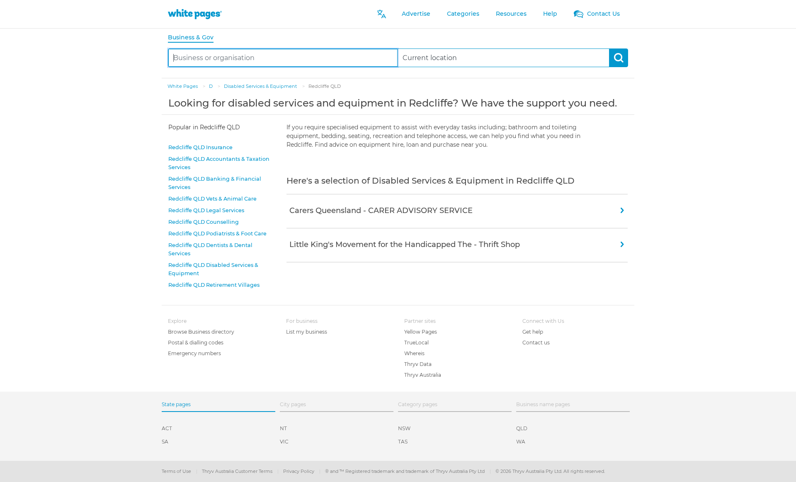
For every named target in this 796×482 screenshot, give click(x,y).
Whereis (414, 353)
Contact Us (602, 13)
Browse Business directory (201, 332)
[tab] (194, 38)
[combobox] (283, 58)
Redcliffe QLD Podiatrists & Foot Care (217, 233)
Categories (463, 13)
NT (283, 428)
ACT (167, 428)
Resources (511, 13)
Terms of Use (177, 471)
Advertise (416, 13)
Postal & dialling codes (195, 342)
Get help (532, 332)
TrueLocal (416, 342)
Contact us (536, 342)
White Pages (183, 86)
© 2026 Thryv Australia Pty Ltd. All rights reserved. (550, 471)
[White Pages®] (195, 14)
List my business (306, 332)
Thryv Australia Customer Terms (238, 471)
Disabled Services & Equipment (261, 86)
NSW (404, 428)
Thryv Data (418, 364)
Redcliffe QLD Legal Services (206, 210)
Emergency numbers (194, 353)
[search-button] (618, 58)
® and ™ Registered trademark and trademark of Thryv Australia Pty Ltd (405, 471)
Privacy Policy (299, 471)
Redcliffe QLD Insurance (200, 147)
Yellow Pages (420, 332)
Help (550, 13)
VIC (284, 441)
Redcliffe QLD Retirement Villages (214, 285)
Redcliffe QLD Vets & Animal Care (212, 199)
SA (165, 441)
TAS (403, 441)
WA (520, 441)
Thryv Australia (422, 375)
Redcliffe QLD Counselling (203, 222)
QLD (521, 428)
